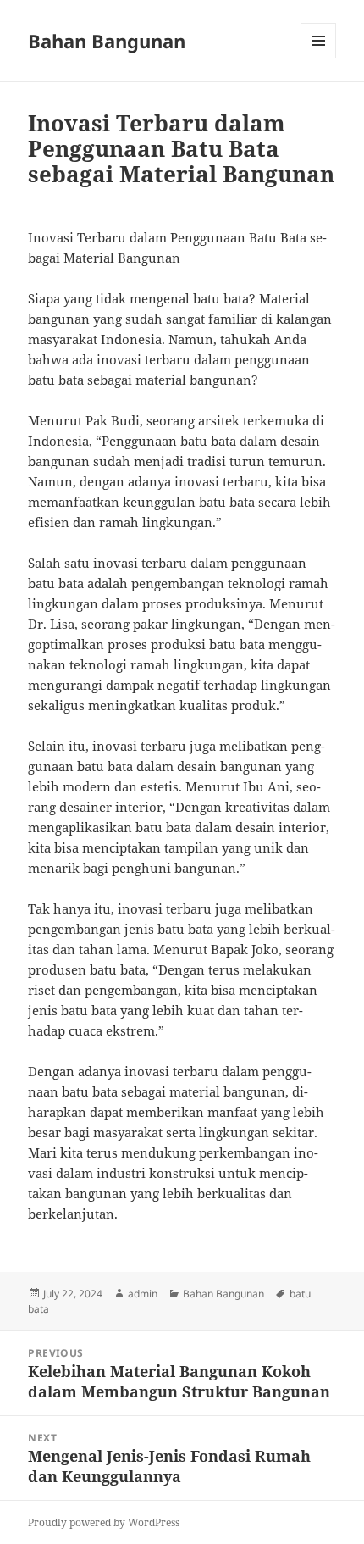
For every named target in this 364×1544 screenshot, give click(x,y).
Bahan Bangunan (106, 40)
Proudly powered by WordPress (103, 1522)
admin (142, 1293)
